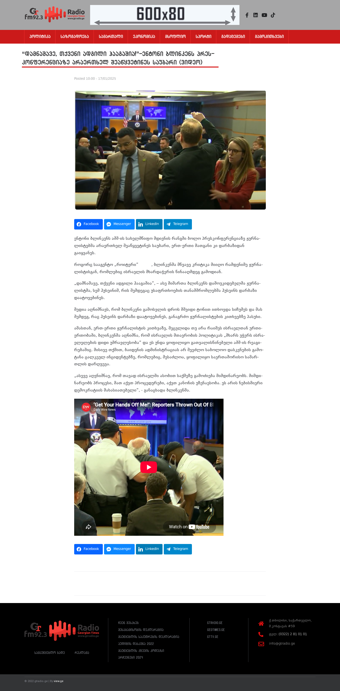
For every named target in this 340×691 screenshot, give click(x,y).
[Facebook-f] (246, 15)
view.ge (58, 681)
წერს (146, 265)
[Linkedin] (255, 15)
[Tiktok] (273, 15)
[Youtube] (264, 15)
